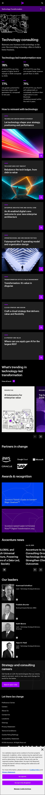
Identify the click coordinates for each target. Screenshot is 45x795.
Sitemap (5, 722)
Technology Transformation (12, 9)
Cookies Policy (34, 770)
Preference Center (8, 702)
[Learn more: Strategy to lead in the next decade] (22, 346)
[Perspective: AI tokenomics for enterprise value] (18, 409)
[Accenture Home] (22, 3)
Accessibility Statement (10, 738)
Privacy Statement (8, 726)
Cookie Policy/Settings (10, 734)
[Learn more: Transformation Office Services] (22, 286)
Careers (4, 706)
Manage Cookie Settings (22, 789)
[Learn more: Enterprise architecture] (22, 216)
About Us (5, 710)
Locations (5, 718)
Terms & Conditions (9, 730)
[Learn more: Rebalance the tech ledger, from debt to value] (22, 179)
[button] (10, 684)
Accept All (22, 776)
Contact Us (6, 714)
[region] (22, 770)
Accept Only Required (22, 783)
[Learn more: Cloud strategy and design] (22, 315)
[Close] (42, 749)
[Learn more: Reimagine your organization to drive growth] (22, 251)
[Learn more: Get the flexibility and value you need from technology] (22, 135)
